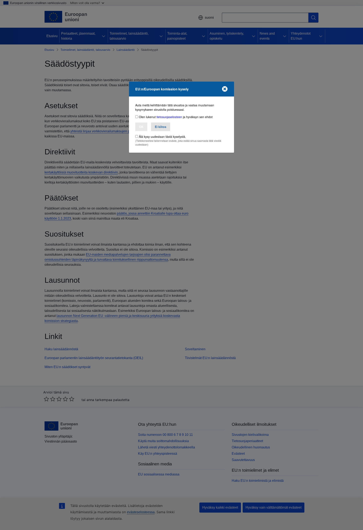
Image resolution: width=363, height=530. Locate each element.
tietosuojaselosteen (169, 117)
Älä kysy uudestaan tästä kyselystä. (162, 136)
